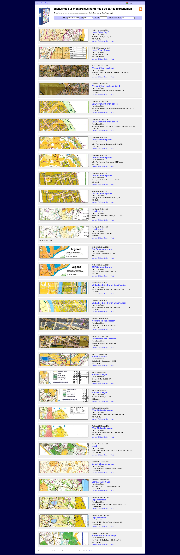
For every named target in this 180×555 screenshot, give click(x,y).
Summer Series (99, 356)
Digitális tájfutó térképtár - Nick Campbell (47, 3)
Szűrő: (97, 18)
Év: (82, 18)
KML (112, 41)
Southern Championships (104, 535)
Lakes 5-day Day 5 (100, 32)
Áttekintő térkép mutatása (100, 41)
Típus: (65, 18)
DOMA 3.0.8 (140, 3)
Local (94, 446)
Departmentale (99, 500)
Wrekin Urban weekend (103, 68)
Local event (97, 211)
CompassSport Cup (101, 482)
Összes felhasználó (114, 3)
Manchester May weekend (104, 339)
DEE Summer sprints (102, 140)
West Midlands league (102, 410)
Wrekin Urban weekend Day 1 (106, 86)
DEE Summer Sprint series (105, 104)
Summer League (99, 374)
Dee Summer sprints (102, 249)
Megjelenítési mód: (115, 18)
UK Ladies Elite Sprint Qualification (109, 285)
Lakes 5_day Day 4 (100, 50)
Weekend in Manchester (103, 321)
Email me (91, 551)
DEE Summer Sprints (102, 267)
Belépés (63, 3)
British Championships (103, 464)
